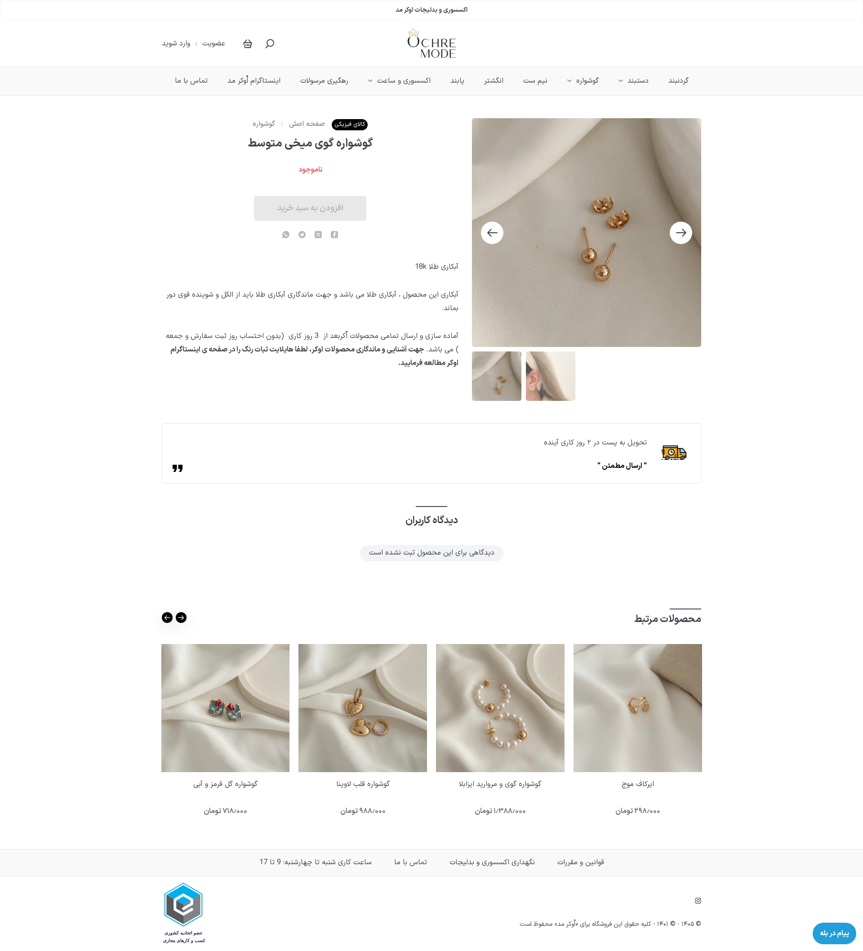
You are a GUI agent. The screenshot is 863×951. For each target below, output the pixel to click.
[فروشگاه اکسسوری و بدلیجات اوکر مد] (431, 43)
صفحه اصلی (307, 124)
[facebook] (334, 235)
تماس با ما (191, 80)
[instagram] (698, 901)
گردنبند (678, 80)
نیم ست (535, 80)
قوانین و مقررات (580, 862)
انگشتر (493, 80)
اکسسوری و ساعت (404, 80)
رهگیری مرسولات (324, 80)
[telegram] (302, 235)
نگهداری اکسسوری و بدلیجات (492, 862)
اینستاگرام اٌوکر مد (253, 80)
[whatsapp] (285, 235)
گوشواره (587, 80)
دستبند (638, 80)
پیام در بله (834, 933)
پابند (457, 80)
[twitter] (318, 235)
